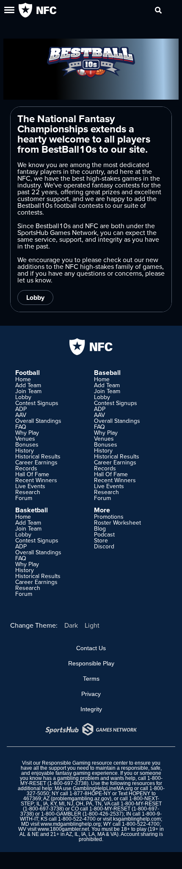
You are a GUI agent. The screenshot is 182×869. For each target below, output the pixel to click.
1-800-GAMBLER (61, 814)
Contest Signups (36, 403)
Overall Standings (38, 420)
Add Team (28, 385)
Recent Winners (36, 480)
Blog (100, 528)
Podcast (104, 534)
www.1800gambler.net (63, 829)
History (24, 450)
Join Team (28, 391)
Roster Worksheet (117, 522)
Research (27, 492)
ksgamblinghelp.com (137, 819)
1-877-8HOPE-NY (90, 793)
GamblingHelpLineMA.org (103, 788)
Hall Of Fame (32, 474)
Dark (71, 625)
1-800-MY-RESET (141, 804)
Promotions (109, 516)
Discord (104, 546)
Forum (23, 498)
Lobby (35, 297)
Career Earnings (36, 462)
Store (101, 540)
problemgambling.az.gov (81, 799)
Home (23, 379)
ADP (21, 409)
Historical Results (38, 456)
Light (92, 625)
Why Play (27, 432)
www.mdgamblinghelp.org (71, 824)
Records (26, 468)
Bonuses (27, 444)
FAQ (20, 426)
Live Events (30, 486)
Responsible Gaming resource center (85, 763)
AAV (20, 415)
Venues (25, 438)
